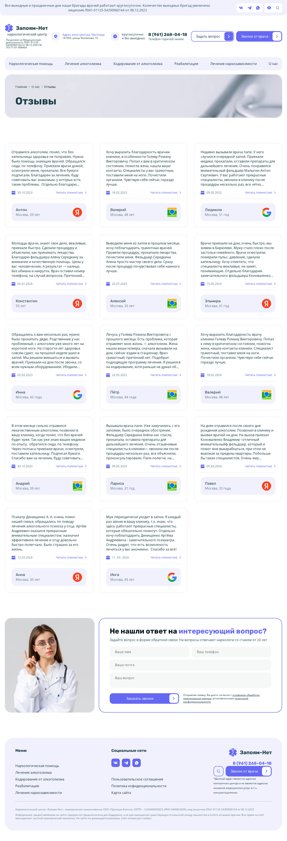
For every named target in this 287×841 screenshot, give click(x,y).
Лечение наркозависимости (233, 63)
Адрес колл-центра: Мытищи (83, 36)
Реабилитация (186, 63)
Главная (21, 87)
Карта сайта (121, 792)
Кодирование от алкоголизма (137, 63)
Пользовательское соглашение (137, 779)
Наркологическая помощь (31, 63)
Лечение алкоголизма (83, 63)
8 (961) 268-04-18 (167, 34)
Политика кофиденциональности (138, 786)
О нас (273, 63)
